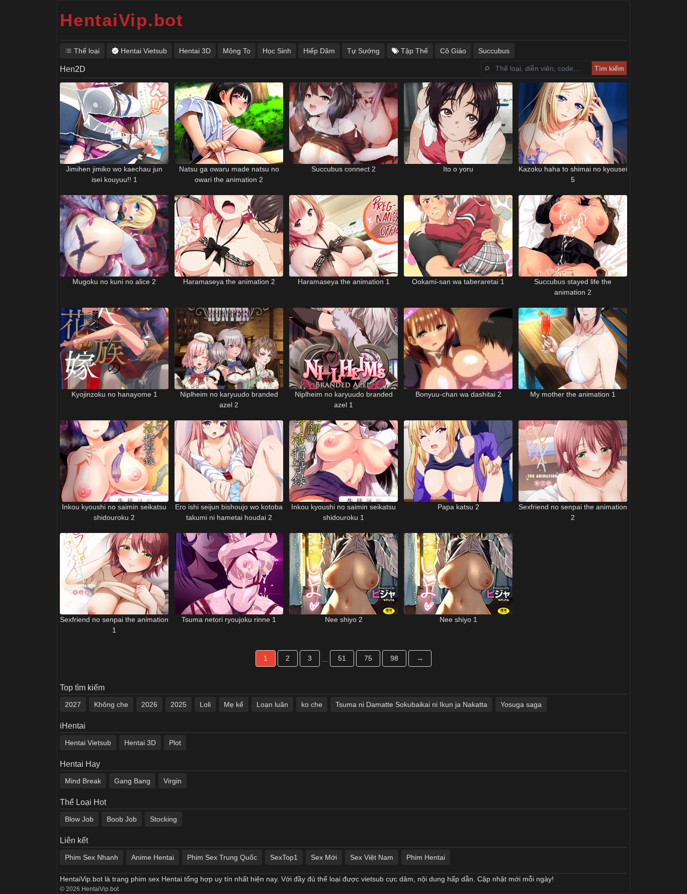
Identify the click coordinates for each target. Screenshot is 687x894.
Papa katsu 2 (458, 507)
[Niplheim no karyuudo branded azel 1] (343, 348)
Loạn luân (272, 704)
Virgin (172, 781)
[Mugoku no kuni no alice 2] (114, 236)
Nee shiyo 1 (458, 619)
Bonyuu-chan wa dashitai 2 (458, 394)
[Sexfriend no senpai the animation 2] (573, 461)
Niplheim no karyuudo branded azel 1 (344, 399)
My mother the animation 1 (573, 394)
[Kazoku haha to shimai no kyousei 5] (573, 123)
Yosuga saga (521, 704)
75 (368, 658)
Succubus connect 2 (343, 169)
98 (394, 658)
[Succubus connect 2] (343, 123)
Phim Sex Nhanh (91, 857)
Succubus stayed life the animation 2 (573, 287)
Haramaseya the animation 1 (344, 282)
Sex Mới (324, 857)
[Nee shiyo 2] (343, 573)
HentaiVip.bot (122, 20)
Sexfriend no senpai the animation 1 (114, 624)
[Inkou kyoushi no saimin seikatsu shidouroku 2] (114, 461)
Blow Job (79, 819)
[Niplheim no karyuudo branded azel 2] (229, 348)
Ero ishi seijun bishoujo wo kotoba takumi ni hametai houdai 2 (229, 512)
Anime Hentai (152, 857)
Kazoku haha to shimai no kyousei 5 (573, 174)
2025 (178, 704)
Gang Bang (132, 781)
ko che (311, 704)
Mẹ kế (233, 704)
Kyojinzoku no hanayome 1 (114, 394)
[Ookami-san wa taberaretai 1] (458, 236)
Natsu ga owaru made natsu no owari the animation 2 (229, 174)
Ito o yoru (458, 169)
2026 (149, 704)
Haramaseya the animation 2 (229, 282)
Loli (205, 704)
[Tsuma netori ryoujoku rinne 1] (229, 573)
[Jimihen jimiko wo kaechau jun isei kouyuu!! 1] (114, 123)
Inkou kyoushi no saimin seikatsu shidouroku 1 (343, 512)
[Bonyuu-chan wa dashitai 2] (458, 348)
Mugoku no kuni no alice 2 (114, 282)
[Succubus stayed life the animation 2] (573, 236)
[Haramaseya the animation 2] (229, 236)
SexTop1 (284, 857)
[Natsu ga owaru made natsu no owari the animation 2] (229, 123)
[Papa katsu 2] (458, 461)
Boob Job (122, 819)
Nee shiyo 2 (344, 619)
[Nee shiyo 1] (458, 573)
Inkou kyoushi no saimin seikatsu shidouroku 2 (114, 512)
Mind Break (83, 781)
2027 (73, 704)
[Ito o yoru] (458, 123)
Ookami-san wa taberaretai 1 (458, 282)
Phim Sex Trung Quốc (222, 857)
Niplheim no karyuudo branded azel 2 (229, 399)
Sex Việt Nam (371, 857)
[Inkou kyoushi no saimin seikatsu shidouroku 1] (343, 461)
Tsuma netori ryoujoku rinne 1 (229, 619)
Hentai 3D (140, 743)
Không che (111, 704)
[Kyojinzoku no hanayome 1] (114, 348)
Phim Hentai (425, 857)
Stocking (163, 819)
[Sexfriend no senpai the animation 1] (114, 573)
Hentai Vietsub (88, 743)
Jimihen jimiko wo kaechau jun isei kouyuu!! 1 (114, 174)
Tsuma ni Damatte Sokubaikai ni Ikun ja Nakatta (411, 704)
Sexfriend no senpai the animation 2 (573, 512)
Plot (175, 743)
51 (342, 658)
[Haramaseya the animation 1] (343, 236)
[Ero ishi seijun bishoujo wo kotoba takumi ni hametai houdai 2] (229, 461)
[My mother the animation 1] (573, 348)
